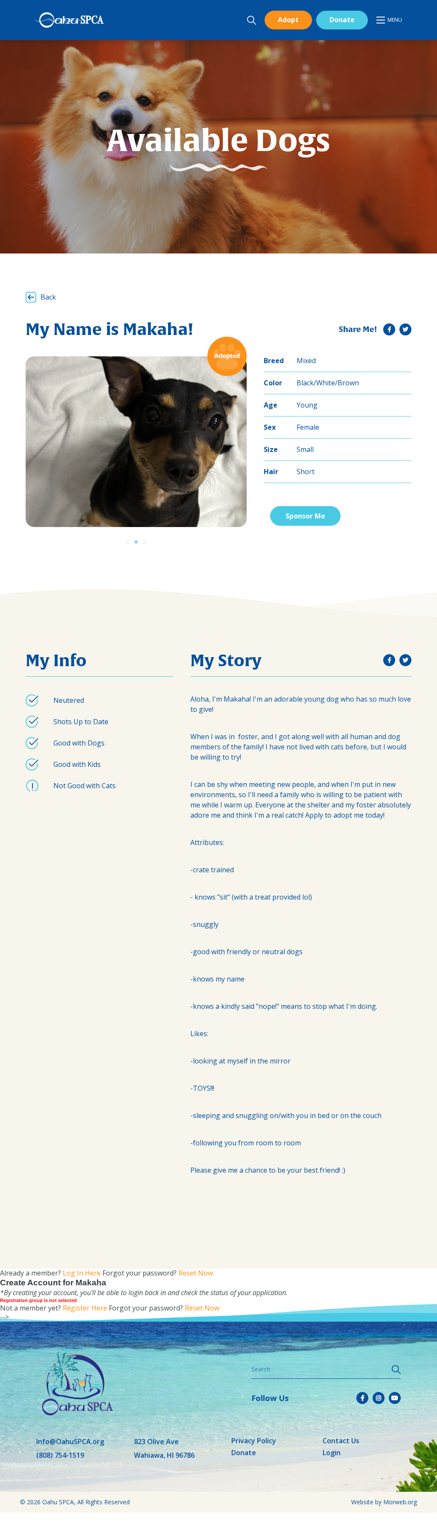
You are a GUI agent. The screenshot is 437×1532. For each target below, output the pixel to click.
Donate (342, 19)
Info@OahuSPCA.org (70, 1441)
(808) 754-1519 (60, 1455)
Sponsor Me (305, 516)
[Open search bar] (251, 20)
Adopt (288, 19)
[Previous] (128, 542)
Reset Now (195, 1273)
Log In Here (82, 1273)
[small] (389, 329)
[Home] (69, 20)
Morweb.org (400, 1502)
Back (48, 297)
